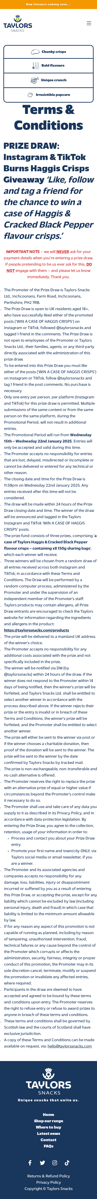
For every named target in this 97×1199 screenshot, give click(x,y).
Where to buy (48, 1128)
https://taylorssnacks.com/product (35, 631)
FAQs (48, 1147)
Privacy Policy (48, 1183)
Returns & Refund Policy (48, 1176)
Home (48, 1115)
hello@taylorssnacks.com (70, 1047)
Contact (48, 1140)
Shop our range (48, 1121)
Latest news (48, 1134)
